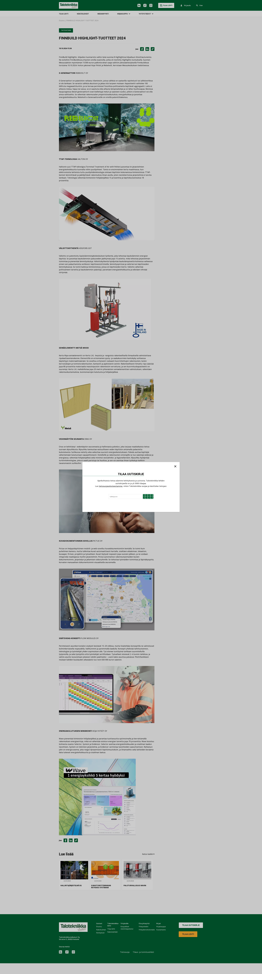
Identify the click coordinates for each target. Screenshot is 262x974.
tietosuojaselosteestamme (110, 486)
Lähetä (148, 496)
